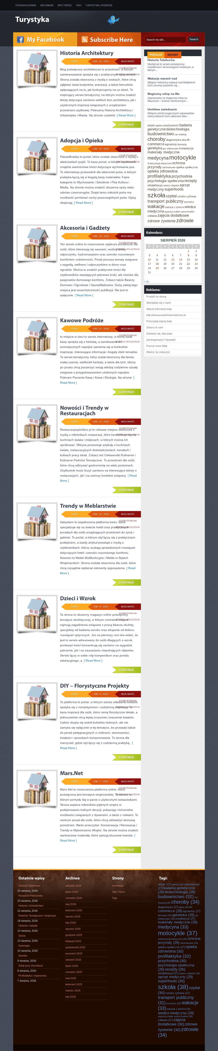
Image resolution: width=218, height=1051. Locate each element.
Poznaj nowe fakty (156, 346)
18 (157, 263)
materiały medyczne (164, 152)
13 (172, 259)
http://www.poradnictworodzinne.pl (166, 315)
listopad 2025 (73, 941)
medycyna (158, 158)
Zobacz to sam (154, 327)
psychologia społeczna (166, 181)
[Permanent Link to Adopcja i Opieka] (81, 140)
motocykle (182, 157)
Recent (173, 54)
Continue (126, 124)
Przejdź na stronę (156, 296)
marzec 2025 (72, 990)
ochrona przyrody (179, 940)
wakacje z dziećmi (174, 207)
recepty (190, 181)
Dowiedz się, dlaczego (159, 333)
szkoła (156, 195)
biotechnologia (177, 129)
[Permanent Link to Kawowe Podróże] (81, 320)
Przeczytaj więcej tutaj (159, 321)
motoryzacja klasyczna (160, 163)
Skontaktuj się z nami (158, 302)
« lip (146, 281)
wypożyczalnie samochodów (179, 211)
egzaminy (171, 144)
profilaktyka (159, 176)
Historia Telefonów (161, 60)
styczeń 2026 (73, 928)
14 (180, 259)
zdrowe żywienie (162, 221)
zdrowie (185, 220)
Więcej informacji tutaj (159, 309)
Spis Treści (64, 5)
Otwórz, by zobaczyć (158, 352)
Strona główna (25, 5)
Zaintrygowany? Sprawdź (161, 339)
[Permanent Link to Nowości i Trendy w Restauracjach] (85, 410)
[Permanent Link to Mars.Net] (71, 773)
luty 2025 (70, 996)
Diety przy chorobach (31, 965)
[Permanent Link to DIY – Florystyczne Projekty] (94, 685)
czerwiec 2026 (73, 898)
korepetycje (186, 148)
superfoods (174, 189)
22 (188, 263)
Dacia (22, 935)
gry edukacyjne (171, 148)
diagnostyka (173, 139)
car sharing (180, 134)
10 (149, 259)
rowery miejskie (171, 185)
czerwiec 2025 (73, 972)
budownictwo (161, 133)
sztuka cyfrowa (186, 196)
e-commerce (175, 909)
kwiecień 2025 (73, 984)
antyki (151, 125)
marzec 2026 (72, 916)
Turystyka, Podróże (99, 5)
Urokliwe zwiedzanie (162, 109)
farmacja (182, 144)
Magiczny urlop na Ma (163, 93)
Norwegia (24, 945)
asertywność (171, 125)
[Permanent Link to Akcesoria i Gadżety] (85, 228)
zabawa (152, 215)
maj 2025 (70, 978)
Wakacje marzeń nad (162, 78)
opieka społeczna (187, 167)
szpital (171, 196)
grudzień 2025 (73, 935)
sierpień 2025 (73, 959)
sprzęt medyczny (175, 977)
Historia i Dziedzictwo (31, 905)
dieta (184, 140)
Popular (156, 54)
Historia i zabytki (28, 925)
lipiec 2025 (71, 965)
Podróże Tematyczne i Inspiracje (37, 915)
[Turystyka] (57, 20)
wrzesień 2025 (73, 953)
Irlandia (23, 955)
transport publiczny (165, 201)
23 (196, 263)
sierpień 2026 (73, 885)
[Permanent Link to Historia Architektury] (86, 53)
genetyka (155, 148)
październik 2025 (75, 947)
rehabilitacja (155, 185)
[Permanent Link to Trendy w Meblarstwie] (88, 506)
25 (157, 268)
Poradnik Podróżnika (31, 895)
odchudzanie (168, 167)
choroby (156, 139)
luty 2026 (70, 922)
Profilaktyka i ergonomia (32, 975)
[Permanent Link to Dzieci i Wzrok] (78, 598)
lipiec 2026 (71, 891)
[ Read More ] (125, 115)
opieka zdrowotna (163, 171)
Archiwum (46, 5)
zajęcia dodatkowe (173, 215)
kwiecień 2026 (73, 910)
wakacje (156, 206)
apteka (159, 125)
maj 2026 (70, 904)
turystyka (189, 202)
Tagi (78, 5)
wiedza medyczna (176, 1013)
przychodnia (182, 176)
